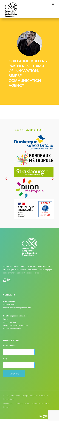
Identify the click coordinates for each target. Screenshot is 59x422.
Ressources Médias (40, 403)
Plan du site (8, 403)
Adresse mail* (9, 345)
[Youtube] (4, 280)
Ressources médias (12, 328)
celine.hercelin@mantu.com (15, 325)
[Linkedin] (8, 280)
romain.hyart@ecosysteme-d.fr (17, 307)
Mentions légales (22, 403)
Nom (5, 358)
